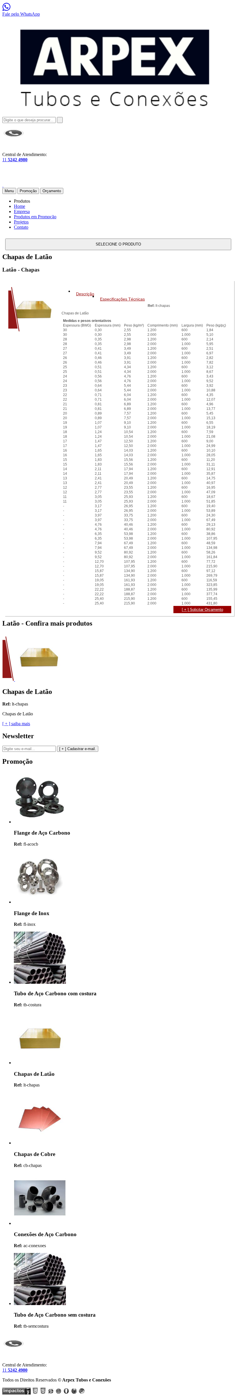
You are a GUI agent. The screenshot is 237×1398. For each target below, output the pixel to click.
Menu (9, 191)
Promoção (28, 191)
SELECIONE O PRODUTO (118, 244)
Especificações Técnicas (122, 299)
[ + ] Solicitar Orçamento (202, 609)
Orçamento (51, 191)
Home (19, 206)
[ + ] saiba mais (16, 723)
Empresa (22, 211)
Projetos (21, 221)
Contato (21, 227)
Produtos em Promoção (35, 216)
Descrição (85, 294)
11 (14, 159)
